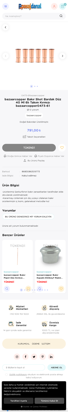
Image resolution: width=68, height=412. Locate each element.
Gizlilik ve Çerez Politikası (35, 406)
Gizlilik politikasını (18, 374)
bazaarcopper (11, 272)
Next (62, 56)
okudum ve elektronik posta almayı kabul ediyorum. (36, 376)
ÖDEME (36, 343)
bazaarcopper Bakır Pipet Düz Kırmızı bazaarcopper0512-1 (15, 276)
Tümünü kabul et (49, 400)
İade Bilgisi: (8, 175)
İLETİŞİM (46, 343)
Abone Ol (56, 367)
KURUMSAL (24, 343)
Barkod (6, 171)
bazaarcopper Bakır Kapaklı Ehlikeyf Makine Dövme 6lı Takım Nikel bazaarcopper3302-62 (49, 276)
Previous (5, 56)
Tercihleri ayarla (18, 400)
